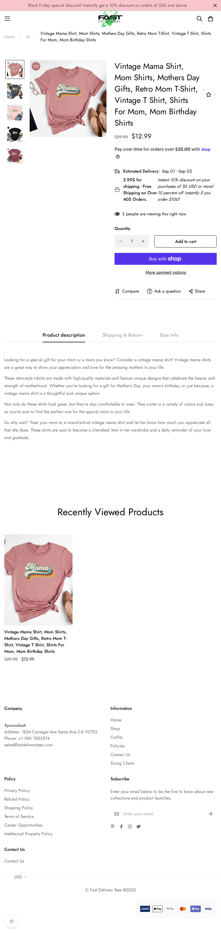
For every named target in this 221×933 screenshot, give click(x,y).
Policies (117, 746)
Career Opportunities (23, 825)
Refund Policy (16, 799)
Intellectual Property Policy (28, 834)
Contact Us (120, 754)
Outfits (116, 737)
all (27, 37)
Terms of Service (19, 816)
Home (9, 37)
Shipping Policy (18, 808)
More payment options (166, 272)
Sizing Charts (122, 763)
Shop (115, 728)
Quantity (122, 228)
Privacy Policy (17, 790)
